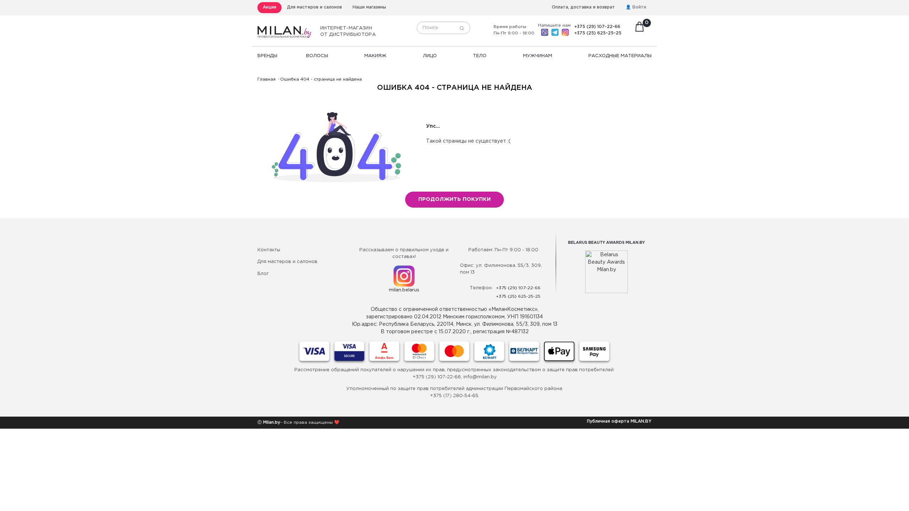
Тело (479, 56)
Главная (266, 79)
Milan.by (271, 422)
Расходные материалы (620, 56)
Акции (269, 7)
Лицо (430, 56)
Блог (263, 274)
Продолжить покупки (454, 199)
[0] (639, 28)
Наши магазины (369, 7)
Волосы (317, 56)
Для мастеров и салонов (314, 7)
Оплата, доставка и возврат (583, 7)
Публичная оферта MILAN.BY (619, 421)
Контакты (268, 250)
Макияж (375, 56)
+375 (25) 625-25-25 (597, 33)
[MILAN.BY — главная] (284, 28)
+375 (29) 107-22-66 (597, 27)
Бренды (267, 56)
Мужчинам (537, 56)
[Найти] (462, 28)
